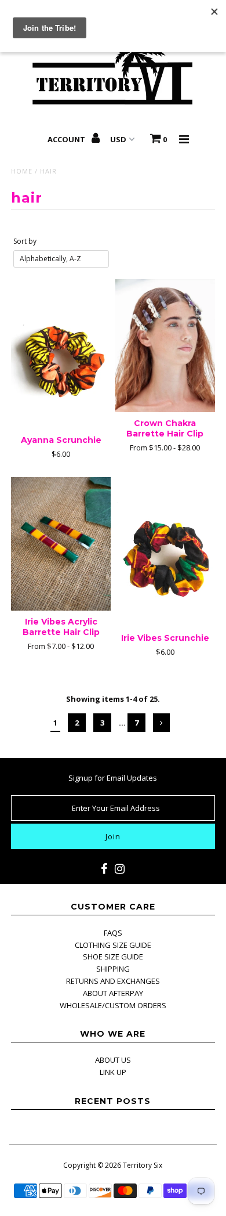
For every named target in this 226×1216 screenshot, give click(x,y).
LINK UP (113, 1072)
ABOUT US (113, 1060)
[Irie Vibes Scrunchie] (165, 552)
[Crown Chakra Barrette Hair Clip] (165, 345)
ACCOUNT (67, 139)
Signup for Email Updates (112, 778)
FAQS (113, 933)
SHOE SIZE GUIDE (113, 956)
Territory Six (142, 1165)
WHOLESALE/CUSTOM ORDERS (113, 1005)
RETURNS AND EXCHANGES (113, 981)
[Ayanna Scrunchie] (61, 354)
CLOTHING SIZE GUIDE (113, 945)
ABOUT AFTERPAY (113, 993)
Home (21, 171)
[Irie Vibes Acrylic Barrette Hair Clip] (61, 543)
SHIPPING (113, 969)
